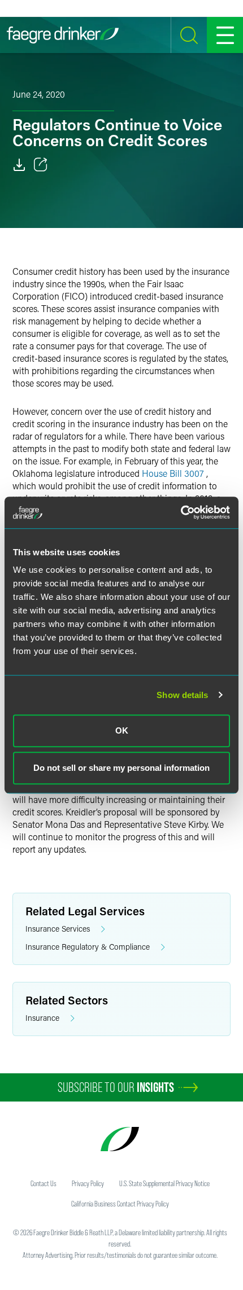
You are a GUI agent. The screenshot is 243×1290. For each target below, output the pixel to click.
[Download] (19, 164)
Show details (182, 695)
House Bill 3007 (173, 473)
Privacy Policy (88, 1183)
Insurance (42, 1017)
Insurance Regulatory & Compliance (87, 946)
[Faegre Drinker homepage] (63, 35)
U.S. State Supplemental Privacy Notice (164, 1183)
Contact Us (44, 1183)
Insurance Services (57, 928)
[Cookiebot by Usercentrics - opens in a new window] (180, 512)
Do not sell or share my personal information (121, 768)
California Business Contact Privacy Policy (120, 1203)
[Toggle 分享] (40, 164)
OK (121, 730)
